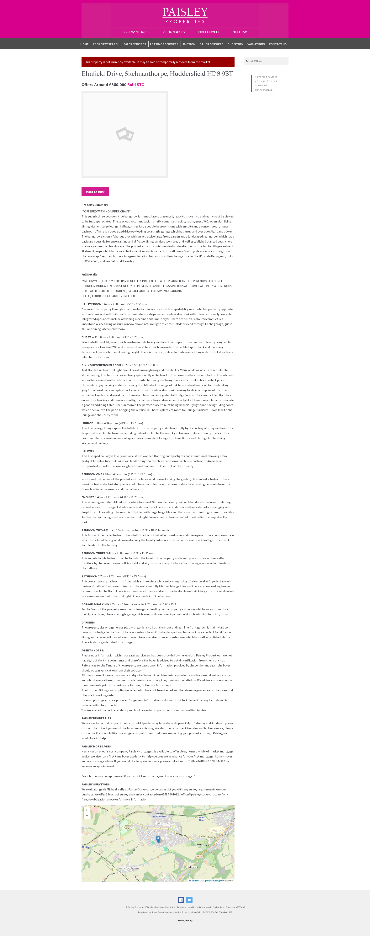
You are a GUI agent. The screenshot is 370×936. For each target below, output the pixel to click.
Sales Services (135, 44)
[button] (158, 839)
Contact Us (278, 44)
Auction (188, 44)
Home (84, 44)
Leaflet (195, 880)
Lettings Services (164, 44)
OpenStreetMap (212, 880)
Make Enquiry (95, 192)
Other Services (211, 44)
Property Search (106, 44)
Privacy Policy (185, 920)
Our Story (235, 44)
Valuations (256, 44)
